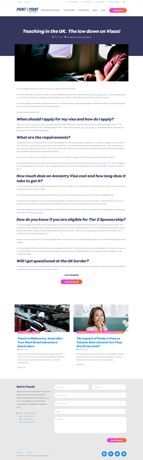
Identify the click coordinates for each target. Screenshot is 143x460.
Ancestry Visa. (106, 163)
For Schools (84, 10)
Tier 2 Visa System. (36, 212)
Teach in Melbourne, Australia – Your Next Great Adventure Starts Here (41, 342)
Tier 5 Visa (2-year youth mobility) (34, 124)
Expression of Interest (50, 10)
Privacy (19, 453)
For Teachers (69, 10)
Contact (27, 2)
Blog (103, 10)
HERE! (111, 195)
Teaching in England (83, 37)
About (20, 2)
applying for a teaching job (97, 94)
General (35, 332)
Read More (21, 367)
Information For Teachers (112, 332)
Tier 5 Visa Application (89, 127)
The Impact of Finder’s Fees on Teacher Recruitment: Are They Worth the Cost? (99, 342)
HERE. (46, 130)
